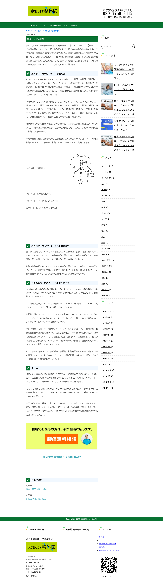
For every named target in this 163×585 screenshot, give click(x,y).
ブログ (43, 25)
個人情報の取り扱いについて (109, 550)
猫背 (103, 225)
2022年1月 (105, 364)
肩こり (104, 248)
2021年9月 (105, 388)
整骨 (103, 207)
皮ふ (103, 237)
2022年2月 (106, 358)
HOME (34, 25)
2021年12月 (106, 370)
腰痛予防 (105, 266)
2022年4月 (106, 347)
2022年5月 (106, 341)
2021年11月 (106, 376)
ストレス (105, 172)
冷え (103, 184)
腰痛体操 (105, 272)
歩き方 (104, 213)
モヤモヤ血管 (106, 178)
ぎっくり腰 (105, 166)
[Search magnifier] (132, 46)
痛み (103, 231)
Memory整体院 (91, 519)
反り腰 (104, 190)
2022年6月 (106, 335)
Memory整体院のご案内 (58, 25)
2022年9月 (106, 317)
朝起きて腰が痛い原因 (36, 499)
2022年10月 (106, 311)
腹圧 (103, 278)
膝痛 (103, 284)
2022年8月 (106, 323)
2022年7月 (105, 329)
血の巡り (105, 290)
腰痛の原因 (105, 260)
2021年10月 (106, 382)
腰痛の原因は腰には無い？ (38, 489)
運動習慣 (105, 295)
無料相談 (74, 25)
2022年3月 (106, 352)
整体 (103, 201)
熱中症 (104, 219)
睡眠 (103, 243)
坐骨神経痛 (105, 195)
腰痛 (103, 254)
